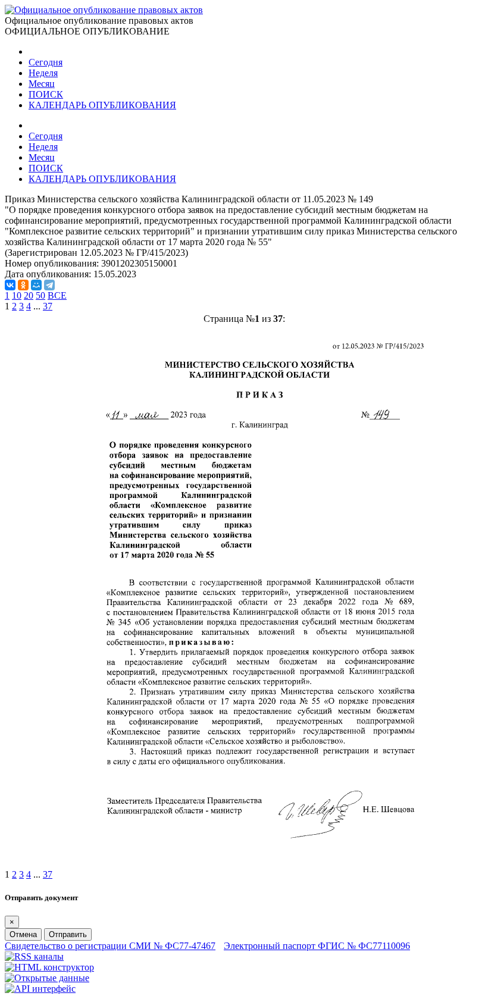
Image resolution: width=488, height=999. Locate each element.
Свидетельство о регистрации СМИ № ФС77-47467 (110, 946)
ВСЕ (57, 295)
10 (16, 295)
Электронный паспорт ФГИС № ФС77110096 (317, 946)
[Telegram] (49, 285)
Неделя (43, 73)
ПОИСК (46, 94)
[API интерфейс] (40, 989)
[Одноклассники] (23, 285)
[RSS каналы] (34, 956)
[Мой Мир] (36, 285)
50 (40, 295)
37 (47, 306)
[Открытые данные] (47, 978)
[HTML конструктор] (49, 967)
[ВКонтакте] (10, 285)
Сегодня (45, 62)
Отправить (68, 934)
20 (28, 295)
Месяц (42, 84)
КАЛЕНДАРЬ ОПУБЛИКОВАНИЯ (102, 105)
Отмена (23, 934)
